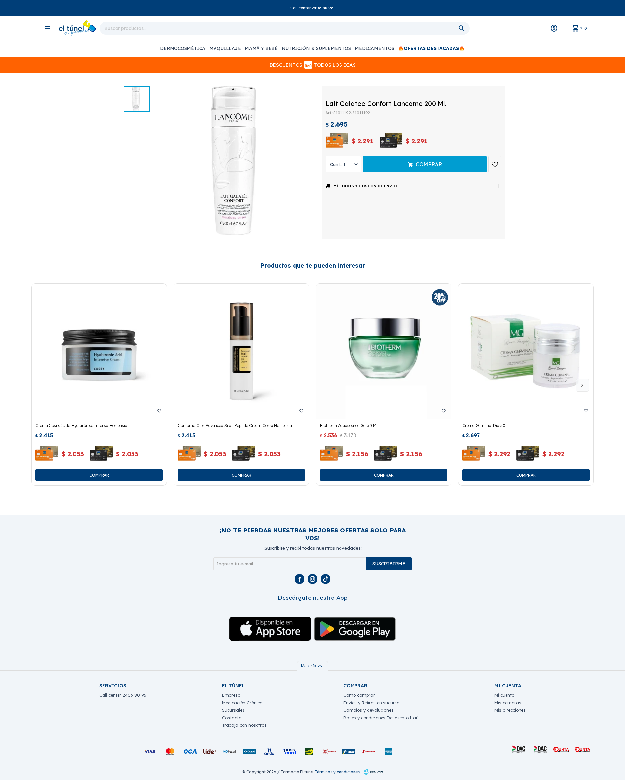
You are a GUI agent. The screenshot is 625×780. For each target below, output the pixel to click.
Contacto (231, 717)
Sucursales (233, 710)
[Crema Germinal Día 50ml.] (525, 351)
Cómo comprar (359, 695)
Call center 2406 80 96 (122, 695)
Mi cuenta (504, 695)
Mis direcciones (510, 710)
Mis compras (507, 702)
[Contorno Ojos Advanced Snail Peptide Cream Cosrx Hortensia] (241, 351)
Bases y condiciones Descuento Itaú (381, 717)
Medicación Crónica (242, 702)
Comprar (429, 164)
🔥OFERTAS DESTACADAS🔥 (431, 48)
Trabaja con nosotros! (245, 725)
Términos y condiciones (337, 771)
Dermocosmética (182, 48)
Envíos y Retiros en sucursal (372, 702)
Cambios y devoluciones (368, 710)
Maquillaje (225, 48)
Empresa (231, 695)
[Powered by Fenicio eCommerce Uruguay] (373, 772)
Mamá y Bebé (261, 48)
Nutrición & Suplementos (316, 48)
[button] (582, 385)
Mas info (312, 665)
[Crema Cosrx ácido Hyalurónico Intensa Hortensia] (99, 351)
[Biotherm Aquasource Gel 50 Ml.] (383, 351)
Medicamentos (374, 48)
